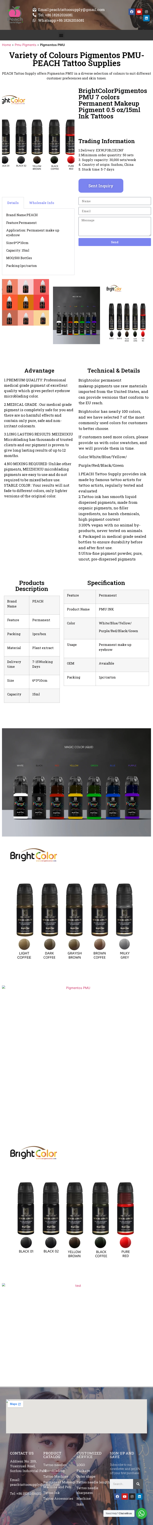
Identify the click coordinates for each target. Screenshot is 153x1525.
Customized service (89, 1455)
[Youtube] (139, 12)
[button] (61, 35)
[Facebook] (131, 12)
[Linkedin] (146, 18)
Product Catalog (52, 1455)
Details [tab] (13, 203)
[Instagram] (146, 12)
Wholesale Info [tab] (41, 203)
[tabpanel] (38, 242)
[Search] (138, 1484)
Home (6, 45)
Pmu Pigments (25, 45)
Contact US (22, 1453)
